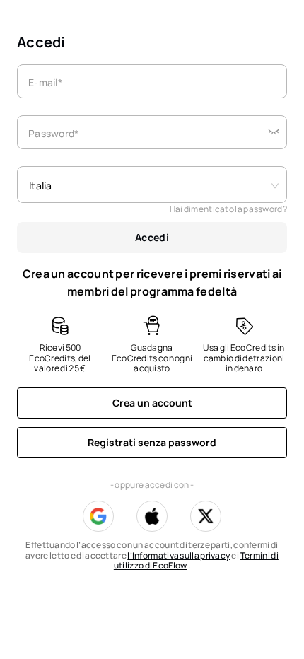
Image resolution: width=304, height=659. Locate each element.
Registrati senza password (152, 442)
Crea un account (152, 402)
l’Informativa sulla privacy (178, 555)
